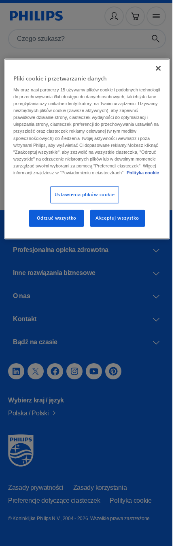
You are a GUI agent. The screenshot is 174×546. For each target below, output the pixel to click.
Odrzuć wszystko (54, 230)
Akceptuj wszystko (114, 230)
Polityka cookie (99, 184)
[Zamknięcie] (152, 66)
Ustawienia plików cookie (82, 206)
